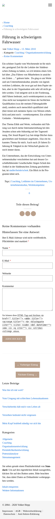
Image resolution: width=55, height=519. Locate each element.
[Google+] (33, 213)
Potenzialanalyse (10, 453)
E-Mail (6, 260)
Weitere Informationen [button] (13, 490)
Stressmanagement (11, 457)
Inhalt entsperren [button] (10, 487)
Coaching (19, 52)
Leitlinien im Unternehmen (34, 181)
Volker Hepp (13, 49)
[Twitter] (27, 213)
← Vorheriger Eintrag (27, 364)
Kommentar (8, 286)
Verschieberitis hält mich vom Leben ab (21, 406)
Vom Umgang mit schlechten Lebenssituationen (25, 398)
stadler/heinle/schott (18, 170)
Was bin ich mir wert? (12, 390)
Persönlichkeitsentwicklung (15, 450)
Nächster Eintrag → (27, 374)
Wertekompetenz (36, 185)
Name (6, 248)
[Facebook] (22, 213)
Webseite (6, 273)
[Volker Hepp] (3, 5)
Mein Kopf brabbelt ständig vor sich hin (21, 423)
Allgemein (7, 439)
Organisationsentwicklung (38, 52)
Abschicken (14, 339)
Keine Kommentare (13, 56)
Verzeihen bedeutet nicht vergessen (19, 415)
